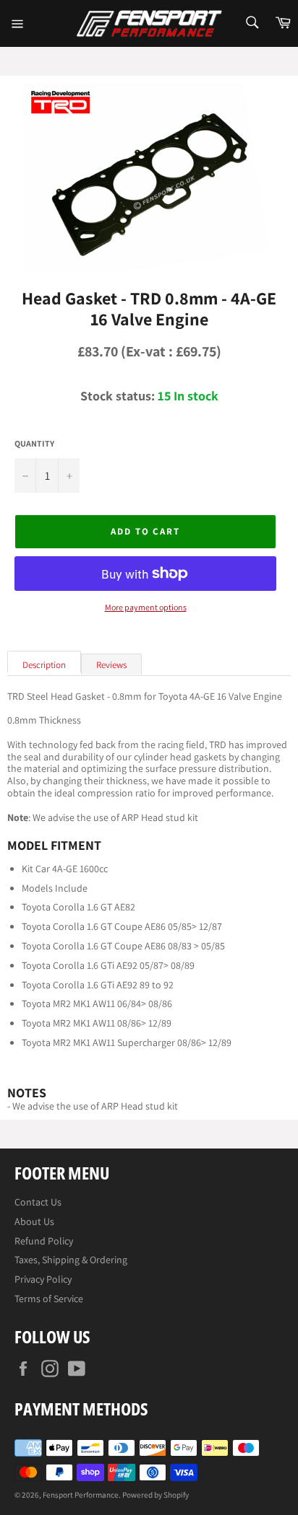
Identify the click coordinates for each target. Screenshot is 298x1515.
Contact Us (37, 1201)
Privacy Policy (43, 1279)
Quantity (34, 444)
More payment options (146, 607)
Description (44, 665)
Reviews (111, 665)
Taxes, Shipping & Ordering (70, 1259)
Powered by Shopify (155, 1495)
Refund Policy (43, 1240)
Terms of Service (48, 1298)
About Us (34, 1221)
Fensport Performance (81, 1495)
